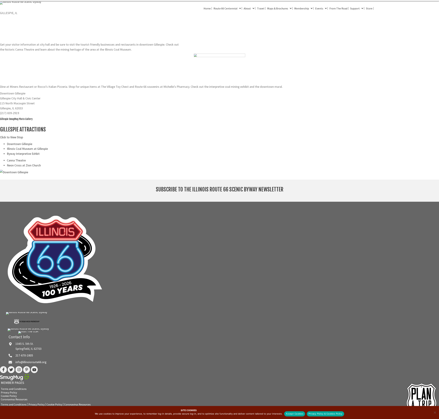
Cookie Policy (9, 396)
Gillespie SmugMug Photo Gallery (16, 119)
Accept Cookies (294, 413)
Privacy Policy (9, 392)
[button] (3, 369)
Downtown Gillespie (19, 144)
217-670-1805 (24, 355)
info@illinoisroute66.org (30, 362)
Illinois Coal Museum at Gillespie (27, 149)
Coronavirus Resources (14, 399)
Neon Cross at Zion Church (24, 165)
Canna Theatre (16, 160)
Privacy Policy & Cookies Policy (325, 413)
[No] (434, 412)
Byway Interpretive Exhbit (23, 154)
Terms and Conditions (14, 389)
